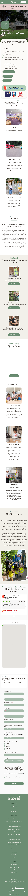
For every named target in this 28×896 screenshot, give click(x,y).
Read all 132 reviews (15, 613)
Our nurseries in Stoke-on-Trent (14, 831)
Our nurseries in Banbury (14, 824)
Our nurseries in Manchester (14, 826)
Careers (14, 809)
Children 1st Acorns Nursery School (15, 88)
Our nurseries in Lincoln (14, 837)
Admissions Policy (14, 875)
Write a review (5, 613)
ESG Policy (14, 872)
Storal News (14, 806)
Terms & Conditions (14, 867)
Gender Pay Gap (14, 869)
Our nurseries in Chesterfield (14, 834)
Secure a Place (14, 854)
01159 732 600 (15, 894)
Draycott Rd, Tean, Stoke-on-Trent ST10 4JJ (14, 52)
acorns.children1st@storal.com (12, 57)
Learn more (14, 8)
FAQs (14, 857)
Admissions (14, 852)
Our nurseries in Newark (14, 839)
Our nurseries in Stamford (14, 844)
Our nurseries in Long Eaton (14, 842)
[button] (2, 2)
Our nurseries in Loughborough (14, 821)
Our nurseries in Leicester (14, 829)
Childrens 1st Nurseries (14, 819)
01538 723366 (8, 54)
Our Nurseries (14, 811)
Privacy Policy (14, 864)
